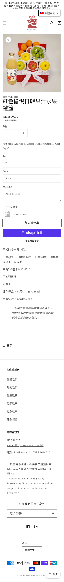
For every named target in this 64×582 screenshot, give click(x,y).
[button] (4, 23)
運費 (14, 120)
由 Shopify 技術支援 (40, 575)
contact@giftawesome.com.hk (25, 445)
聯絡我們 (12, 387)
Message (7, 186)
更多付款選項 (32, 241)
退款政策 (12, 411)
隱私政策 (12, 403)
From (6, 171)
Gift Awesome (28, 575)
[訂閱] (53, 513)
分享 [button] (9, 345)
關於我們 (12, 379)
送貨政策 (12, 395)
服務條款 (12, 419)
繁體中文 (30, 550)
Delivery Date (10, 207)
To (4, 156)
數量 (5, 126)
